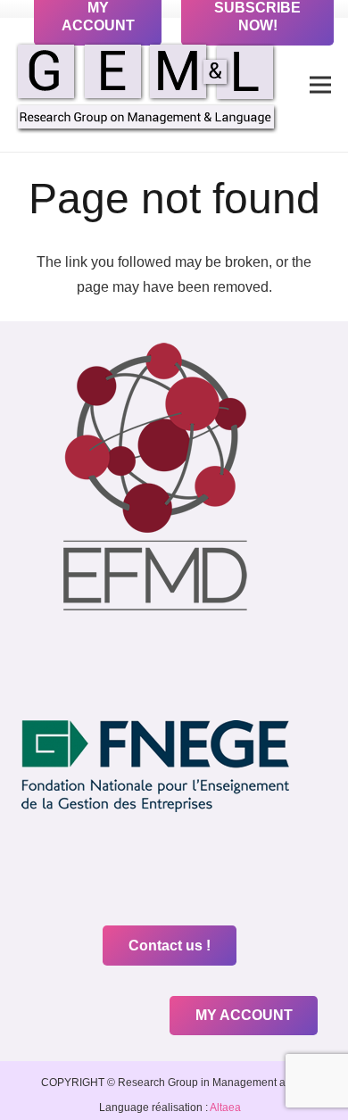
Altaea (224, 1107)
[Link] (146, 85)
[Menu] (320, 84)
